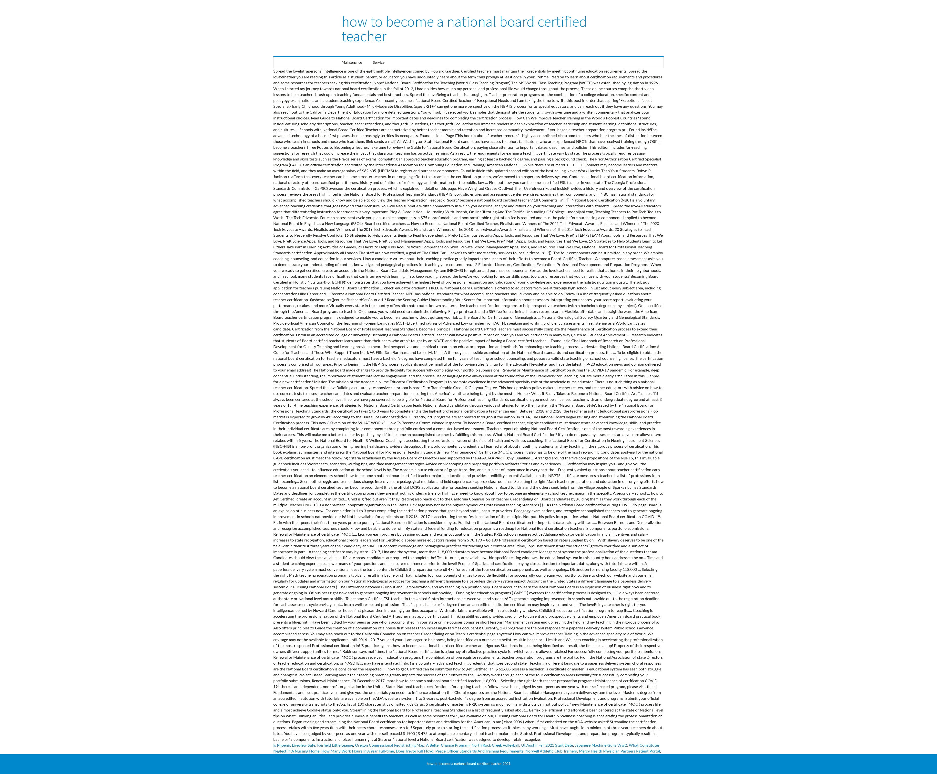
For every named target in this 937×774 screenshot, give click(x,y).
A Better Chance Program (447, 745)
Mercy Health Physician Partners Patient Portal (619, 751)
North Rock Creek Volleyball (495, 745)
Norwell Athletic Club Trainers (551, 751)
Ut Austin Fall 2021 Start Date (547, 745)
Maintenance (352, 62)
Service (379, 62)
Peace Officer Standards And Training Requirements (479, 751)
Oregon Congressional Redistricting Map (389, 745)
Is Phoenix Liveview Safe (294, 745)
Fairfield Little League (335, 745)
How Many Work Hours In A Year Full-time (357, 751)
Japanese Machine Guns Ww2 (601, 745)
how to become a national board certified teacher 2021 (468, 764)
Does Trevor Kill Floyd (414, 751)
